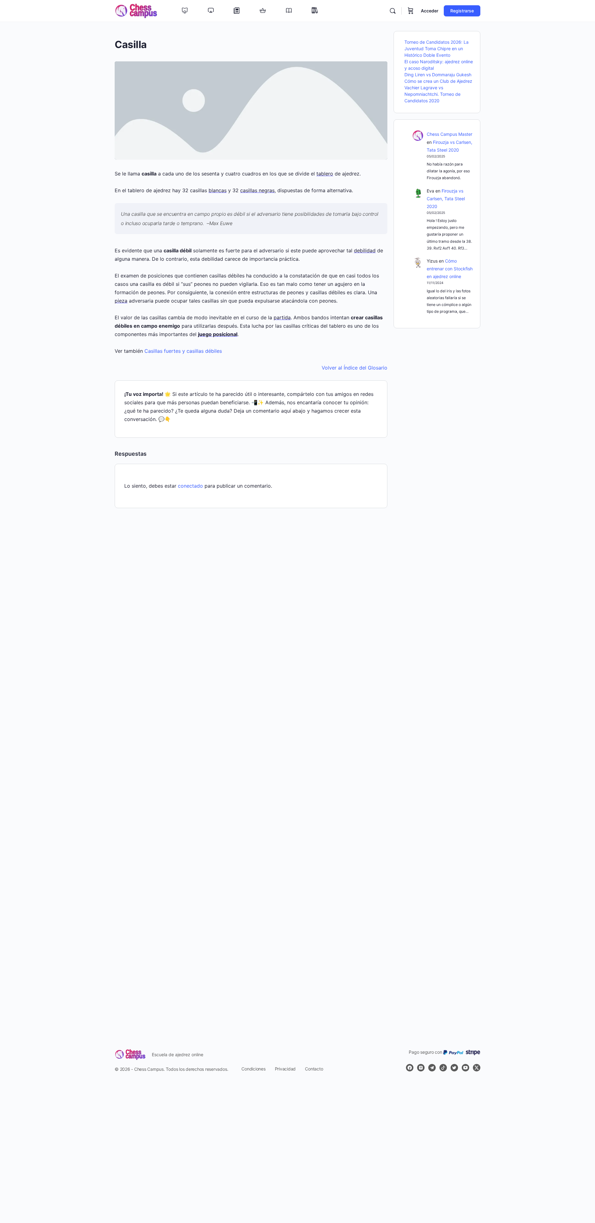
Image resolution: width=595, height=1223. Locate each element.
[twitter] (454, 1067)
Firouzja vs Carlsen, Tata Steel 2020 (446, 198)
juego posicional (217, 334)
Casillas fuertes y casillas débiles (183, 351)
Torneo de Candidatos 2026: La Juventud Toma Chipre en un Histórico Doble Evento (436, 48)
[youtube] (465, 1067)
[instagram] (421, 1067)
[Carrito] (411, 11)
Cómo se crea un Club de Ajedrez (438, 81)
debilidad (365, 250)
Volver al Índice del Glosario (354, 368)
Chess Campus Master (449, 134)
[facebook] (409, 1067)
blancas (218, 190)
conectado (190, 486)
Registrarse (462, 10)
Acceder (430, 10)
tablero (324, 174)
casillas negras (257, 190)
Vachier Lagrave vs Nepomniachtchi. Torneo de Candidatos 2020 (432, 94)
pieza (121, 301)
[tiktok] (443, 1067)
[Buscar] (392, 11)
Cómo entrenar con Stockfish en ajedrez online (450, 268)
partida (282, 317)
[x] (476, 1067)
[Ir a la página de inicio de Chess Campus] (136, 10)
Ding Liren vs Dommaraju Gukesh (437, 74)
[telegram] (432, 1067)
